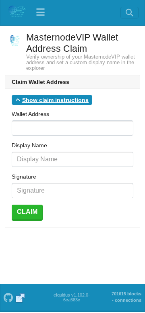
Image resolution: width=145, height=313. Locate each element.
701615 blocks (126, 293)
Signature (24, 176)
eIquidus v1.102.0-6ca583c (72, 297)
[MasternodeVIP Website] (20, 297)
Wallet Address (30, 114)
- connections (126, 300)
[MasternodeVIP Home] (16, 12)
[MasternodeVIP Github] (8, 297)
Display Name (29, 145)
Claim (27, 211)
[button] (52, 100)
